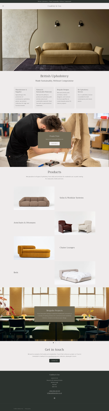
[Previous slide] (49, 342)
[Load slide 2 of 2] (55, 343)
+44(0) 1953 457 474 (54, 391)
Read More (54, 143)
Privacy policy (28, 408)
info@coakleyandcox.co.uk (54, 393)
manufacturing (52, 356)
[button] (3, 6)
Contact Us (54, 360)
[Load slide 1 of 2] (53, 343)
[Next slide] (59, 342)
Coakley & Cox (20, 408)
